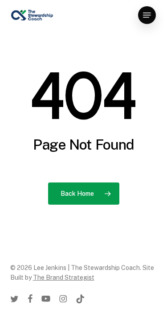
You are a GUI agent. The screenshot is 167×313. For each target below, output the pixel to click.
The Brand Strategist (63, 277)
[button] (147, 15)
